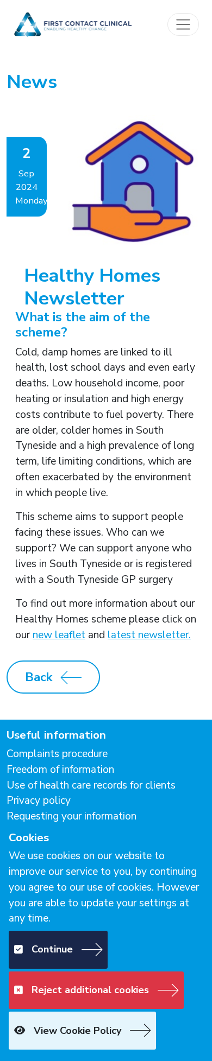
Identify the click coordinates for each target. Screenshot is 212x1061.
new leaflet (59, 635)
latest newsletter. (149, 635)
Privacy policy (39, 800)
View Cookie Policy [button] (77, 1030)
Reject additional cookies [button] (90, 989)
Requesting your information (71, 816)
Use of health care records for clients (91, 785)
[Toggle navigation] (183, 24)
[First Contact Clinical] (72, 24)
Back (38, 677)
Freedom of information (60, 770)
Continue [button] (52, 949)
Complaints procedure (57, 754)
